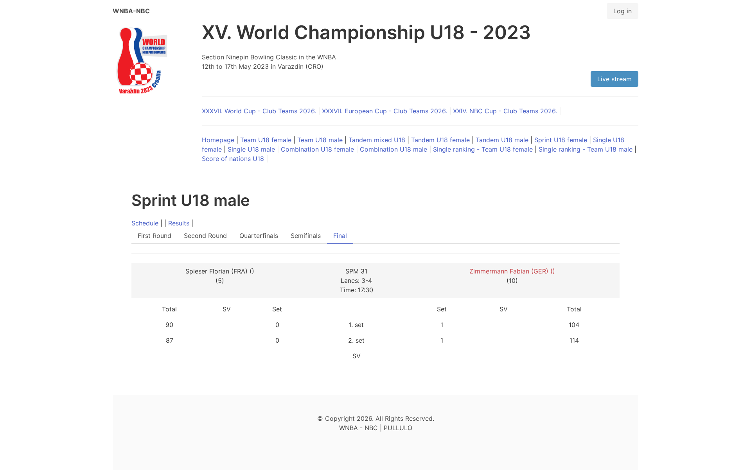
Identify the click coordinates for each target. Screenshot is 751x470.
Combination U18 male (393, 149)
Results (178, 223)
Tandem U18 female (440, 140)
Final (340, 235)
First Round (154, 235)
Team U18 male (320, 140)
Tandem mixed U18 (377, 140)
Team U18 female (265, 140)
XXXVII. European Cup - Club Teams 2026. (384, 111)
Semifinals (306, 235)
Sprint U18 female (560, 140)
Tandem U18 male (502, 140)
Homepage (218, 140)
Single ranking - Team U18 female (483, 149)
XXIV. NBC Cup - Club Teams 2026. (505, 111)
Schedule (144, 223)
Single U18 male (251, 149)
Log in (622, 11)
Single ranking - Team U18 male (585, 149)
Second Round (205, 235)
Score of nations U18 (233, 159)
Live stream (614, 79)
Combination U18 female (317, 149)
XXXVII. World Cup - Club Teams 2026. (259, 111)
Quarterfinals (258, 235)
